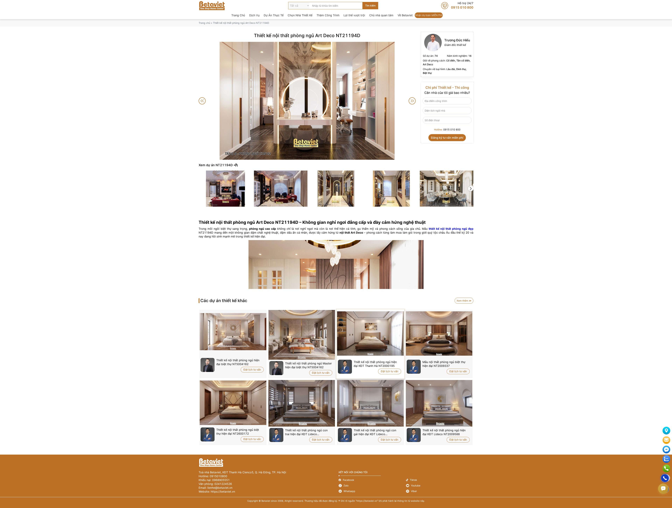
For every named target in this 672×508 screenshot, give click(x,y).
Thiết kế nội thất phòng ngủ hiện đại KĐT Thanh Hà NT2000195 (375, 364)
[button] (470, 188)
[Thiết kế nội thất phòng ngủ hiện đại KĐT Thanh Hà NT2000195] (370, 333)
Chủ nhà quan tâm (381, 15)
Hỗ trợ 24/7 (457, 5)
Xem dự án (336, 165)
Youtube (439, 486)
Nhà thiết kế (447, 54)
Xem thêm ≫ (464, 300)
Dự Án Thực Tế (274, 15)
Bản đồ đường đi (666, 430)
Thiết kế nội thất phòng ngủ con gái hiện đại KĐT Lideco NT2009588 (375, 432)
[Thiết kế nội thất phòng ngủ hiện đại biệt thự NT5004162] (233, 331)
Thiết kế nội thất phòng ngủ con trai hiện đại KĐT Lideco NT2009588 (306, 432)
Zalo (372, 486)
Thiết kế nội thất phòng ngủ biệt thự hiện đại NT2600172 (237, 431)
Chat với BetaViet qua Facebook (666, 449)
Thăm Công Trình (328, 15)
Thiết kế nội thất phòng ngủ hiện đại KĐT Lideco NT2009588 (443, 432)
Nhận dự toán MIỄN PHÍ (429, 15)
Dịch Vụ (254, 15)
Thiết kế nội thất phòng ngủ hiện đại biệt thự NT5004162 (237, 362)
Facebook (372, 480)
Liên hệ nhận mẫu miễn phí (666, 440)
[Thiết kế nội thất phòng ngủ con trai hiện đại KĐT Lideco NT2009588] (301, 403)
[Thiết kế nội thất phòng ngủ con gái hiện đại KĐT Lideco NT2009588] (370, 403)
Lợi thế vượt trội (354, 15)
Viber (439, 491)
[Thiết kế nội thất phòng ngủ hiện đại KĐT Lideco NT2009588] (439, 403)
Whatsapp (372, 491)
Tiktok (439, 480)
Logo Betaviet (212, 5)
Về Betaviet (405, 15)
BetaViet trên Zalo (666, 459)
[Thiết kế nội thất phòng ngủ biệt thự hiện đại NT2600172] (233, 403)
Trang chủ (204, 22)
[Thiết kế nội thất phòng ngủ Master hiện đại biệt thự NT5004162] (301, 335)
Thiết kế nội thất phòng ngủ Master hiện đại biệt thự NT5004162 (308, 365)
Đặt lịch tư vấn (252, 369)
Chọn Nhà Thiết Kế (300, 15)
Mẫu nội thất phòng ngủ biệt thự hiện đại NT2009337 (443, 364)
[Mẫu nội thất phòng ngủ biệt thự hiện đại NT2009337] (439, 333)
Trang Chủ (238, 15)
